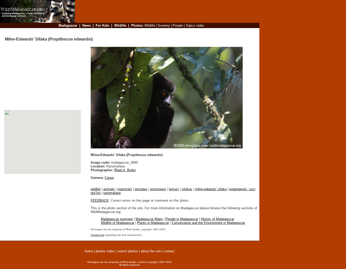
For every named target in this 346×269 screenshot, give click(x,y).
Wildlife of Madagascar (117, 223)
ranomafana (112, 193)
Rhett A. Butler (125, 170)
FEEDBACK (100, 200)
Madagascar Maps (149, 219)
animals (109, 189)
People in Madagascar (181, 219)
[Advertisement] (165, 31)
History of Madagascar (217, 219)
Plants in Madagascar (153, 223)
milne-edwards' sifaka (210, 189)
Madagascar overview (117, 219)
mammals (125, 189)
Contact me (97, 235)
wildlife (96, 189)
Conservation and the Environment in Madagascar (208, 223)
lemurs (174, 189)
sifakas (187, 189)
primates (141, 189)
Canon (109, 178)
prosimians (158, 189)
